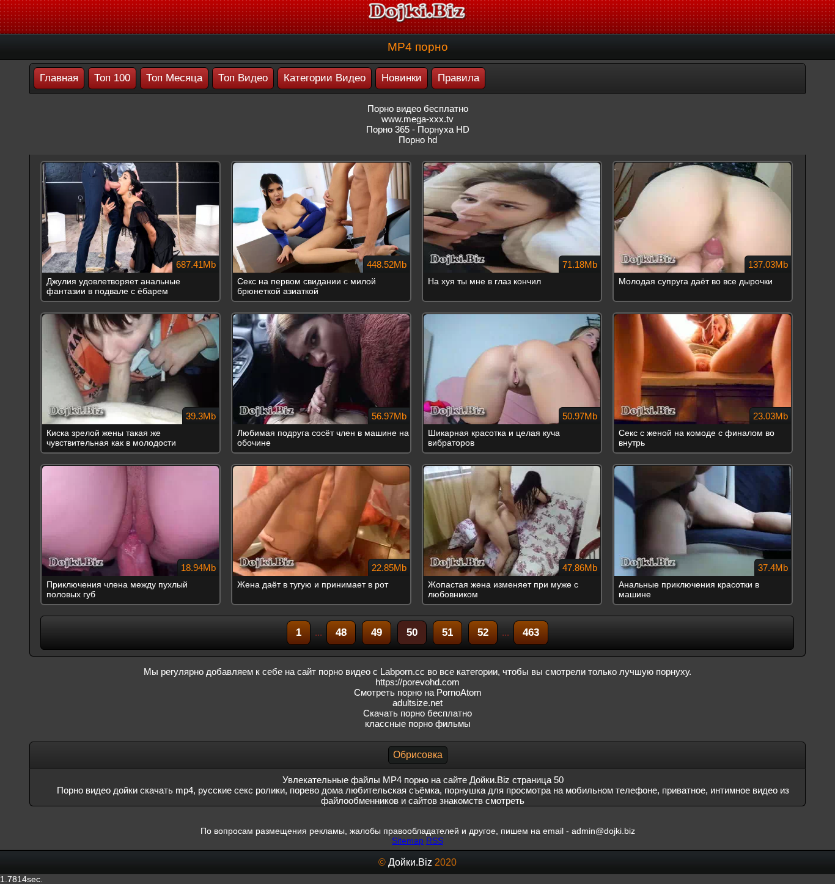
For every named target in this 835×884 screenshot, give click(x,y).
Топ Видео (243, 78)
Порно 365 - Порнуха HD (417, 129)
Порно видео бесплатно (417, 108)
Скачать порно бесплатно (417, 713)
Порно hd (418, 139)
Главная (59, 78)
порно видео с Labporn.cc (371, 671)
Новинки (401, 78)
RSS (434, 840)
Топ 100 (112, 78)
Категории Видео (325, 78)
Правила (458, 78)
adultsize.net (417, 703)
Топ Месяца (174, 78)
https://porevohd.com (417, 682)
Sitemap (408, 840)
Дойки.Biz (410, 862)
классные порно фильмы (418, 723)
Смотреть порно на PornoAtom (418, 692)
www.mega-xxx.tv (417, 119)
